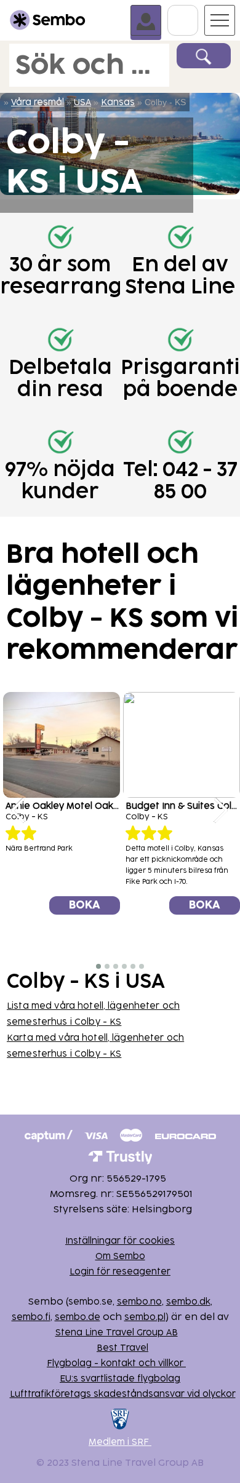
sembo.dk (188, 1302)
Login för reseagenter (120, 1272)
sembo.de (77, 1317)
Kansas (118, 102)
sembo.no (139, 1302)
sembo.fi (31, 1317)
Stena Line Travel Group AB (116, 1333)
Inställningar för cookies (120, 1241)
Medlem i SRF (120, 1442)
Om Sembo (120, 1256)
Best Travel (122, 1348)
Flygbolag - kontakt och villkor (116, 1363)
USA (82, 102)
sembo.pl (145, 1317)
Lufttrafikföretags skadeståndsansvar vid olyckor (123, 1394)
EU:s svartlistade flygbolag (120, 1379)
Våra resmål (37, 102)
